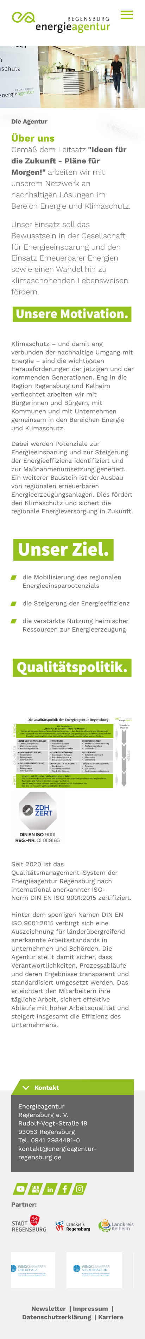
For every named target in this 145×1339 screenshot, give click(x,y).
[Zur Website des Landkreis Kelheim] (116, 1227)
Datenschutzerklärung (56, 1317)
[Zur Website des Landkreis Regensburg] (72, 1227)
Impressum (90, 1308)
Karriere (110, 1317)
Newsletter (48, 1308)
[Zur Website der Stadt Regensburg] (29, 1224)
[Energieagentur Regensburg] (61, 31)
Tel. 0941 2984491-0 (49, 1140)
